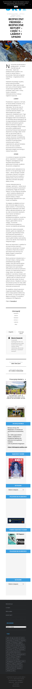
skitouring (17, 661)
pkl (7, 652)
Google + (16, 320)
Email (16, 324)
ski (13, 659)
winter (20, 665)
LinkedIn (16, 322)
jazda (12, 645)
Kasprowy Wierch (20, 645)
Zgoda (16, 6)
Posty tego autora (21, 332)
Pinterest (16, 317)
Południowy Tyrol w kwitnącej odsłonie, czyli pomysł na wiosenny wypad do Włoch (16, 397)
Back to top (16, 685)
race (8, 656)
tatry (8, 665)
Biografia (11, 332)
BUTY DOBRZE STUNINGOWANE (16, 370)
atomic (17, 638)
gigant (20, 642)
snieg (13, 663)
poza (13, 654)
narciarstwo (9, 649)
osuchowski (21, 649)
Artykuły (21, 14)
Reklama (9, 611)
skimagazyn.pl (10, 661)
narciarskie (22, 647)
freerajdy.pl (13, 301)
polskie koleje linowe (15, 652)
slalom (8, 663)
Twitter (16, 315)
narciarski (15, 647)
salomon (9, 659)
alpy (12, 638)
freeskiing (14, 642)
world (8, 668)
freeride (8, 642)
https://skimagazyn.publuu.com (17, 447)
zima (13, 670)
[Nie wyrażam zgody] (30, 4)
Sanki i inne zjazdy (16, 363)
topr (12, 665)
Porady (18, 15)
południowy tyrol (21, 654)
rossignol (18, 656)
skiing (17, 659)
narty (15, 649)
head (8, 645)
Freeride (13, 15)
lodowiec (9, 647)
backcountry (10, 640)
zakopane (19, 668)
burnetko (17, 640)
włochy (13, 668)
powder (8, 654)
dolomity (23, 640)
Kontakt (9, 615)
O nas (8, 607)
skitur (23, 661)
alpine (8, 638)
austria (22, 638)
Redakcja (9, 604)
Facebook (16, 313)
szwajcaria (18, 663)
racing (12, 656)
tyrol (16, 665)
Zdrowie (12, 16)
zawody (8, 670)
